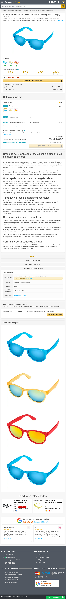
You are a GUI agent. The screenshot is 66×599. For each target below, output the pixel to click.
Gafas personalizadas (20, 295)
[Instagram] (14, 563)
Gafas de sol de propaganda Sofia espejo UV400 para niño (53, 502)
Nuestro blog (41, 562)
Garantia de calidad (43, 557)
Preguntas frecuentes (11, 572)
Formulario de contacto (11, 579)
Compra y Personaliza (33, 81)
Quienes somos (42, 555)
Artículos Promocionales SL (19, 596)
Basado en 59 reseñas (46, 585)
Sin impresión (34, 122)
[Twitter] (6, 563)
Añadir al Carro (46, 146)
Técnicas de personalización (13, 574)
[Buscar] (63, 6)
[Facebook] (11, 563)
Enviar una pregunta (55, 314)
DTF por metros (42, 560)
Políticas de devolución (12, 577)
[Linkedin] (9, 563)
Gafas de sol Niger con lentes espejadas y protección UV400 (20, 502)
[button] (17, 69)
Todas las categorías (11, 582)
